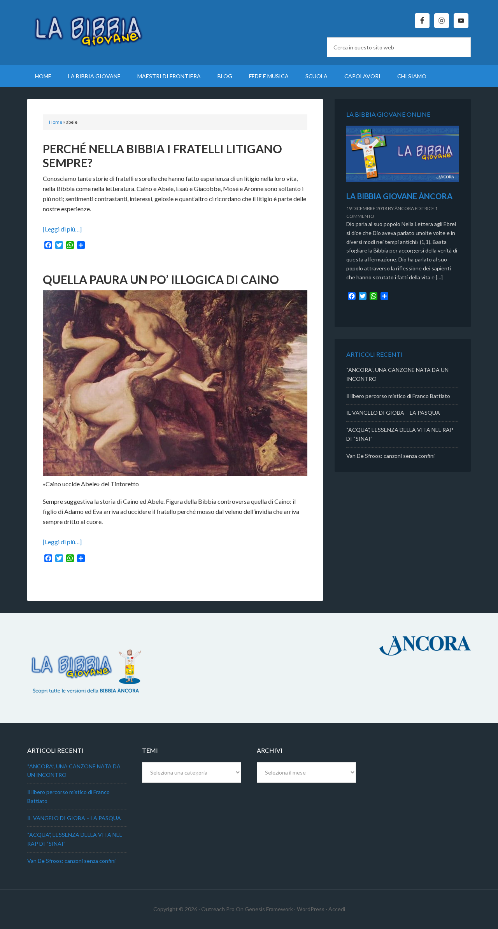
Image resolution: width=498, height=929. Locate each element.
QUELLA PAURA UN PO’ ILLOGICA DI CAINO (161, 279)
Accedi (336, 909)
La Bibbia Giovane (93, 27)
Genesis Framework (269, 909)
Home (55, 122)
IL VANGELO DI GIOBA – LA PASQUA (393, 412)
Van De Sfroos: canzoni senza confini (390, 455)
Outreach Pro (218, 909)
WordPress (310, 909)
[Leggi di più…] (62, 229)
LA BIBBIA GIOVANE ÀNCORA (399, 196)
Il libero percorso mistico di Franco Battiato (398, 396)
